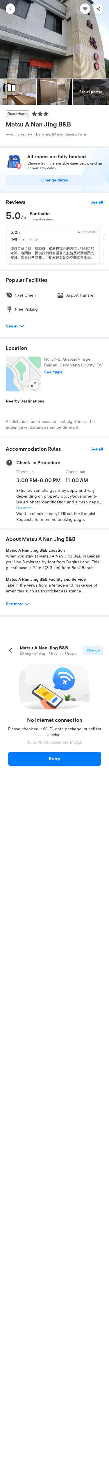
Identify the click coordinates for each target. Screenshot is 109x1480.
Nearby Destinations (25, 401)
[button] (23, 374)
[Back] (10, 8)
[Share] (98, 8)
